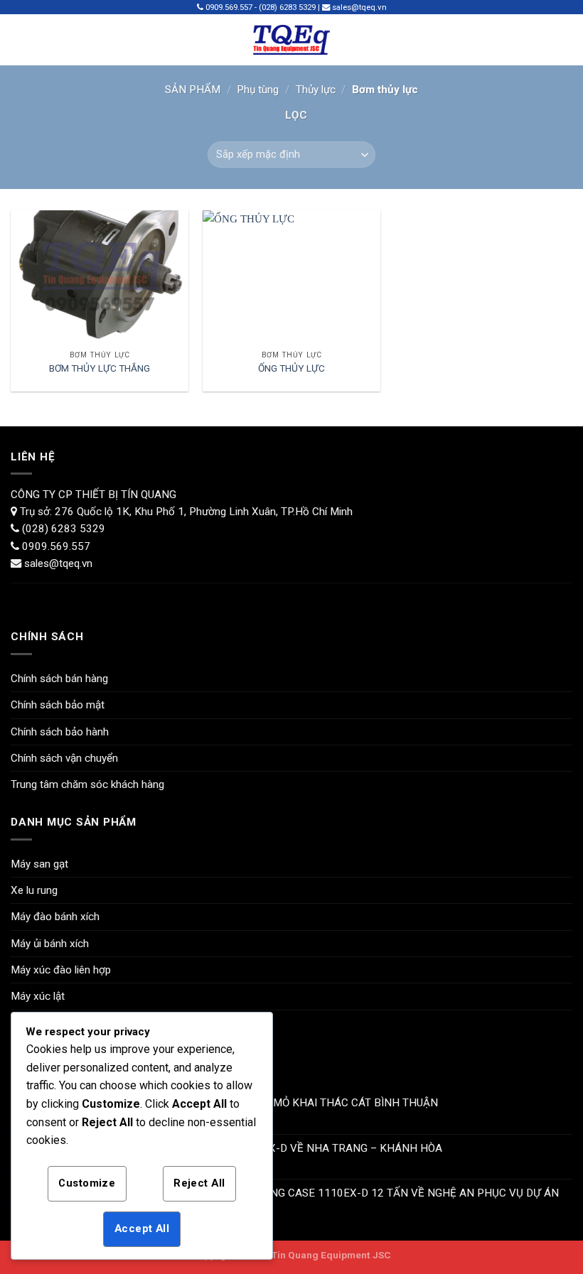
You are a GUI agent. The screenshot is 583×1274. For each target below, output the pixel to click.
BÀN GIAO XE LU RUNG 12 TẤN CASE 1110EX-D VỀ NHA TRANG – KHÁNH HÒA (247, 1148)
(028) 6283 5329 (62, 528)
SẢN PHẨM (192, 89)
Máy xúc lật (38, 996)
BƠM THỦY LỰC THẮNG (99, 368)
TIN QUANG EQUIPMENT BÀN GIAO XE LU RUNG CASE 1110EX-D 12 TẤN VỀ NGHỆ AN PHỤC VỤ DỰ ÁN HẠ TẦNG (305, 1199)
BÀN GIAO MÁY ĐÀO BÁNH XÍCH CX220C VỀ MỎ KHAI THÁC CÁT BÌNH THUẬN (245, 1102)
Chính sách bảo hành (60, 731)
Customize (86, 1183)
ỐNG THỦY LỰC (291, 368)
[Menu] (20, 39)
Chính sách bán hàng (59, 678)
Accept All (141, 1228)
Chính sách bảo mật (58, 704)
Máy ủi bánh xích (50, 943)
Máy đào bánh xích (55, 916)
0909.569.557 (56, 546)
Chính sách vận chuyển (64, 758)
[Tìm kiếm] (566, 39)
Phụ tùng (258, 89)
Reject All (199, 1183)
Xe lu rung (34, 890)
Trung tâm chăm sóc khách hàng (87, 784)
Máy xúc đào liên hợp (61, 969)
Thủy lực (316, 89)
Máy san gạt (39, 864)
